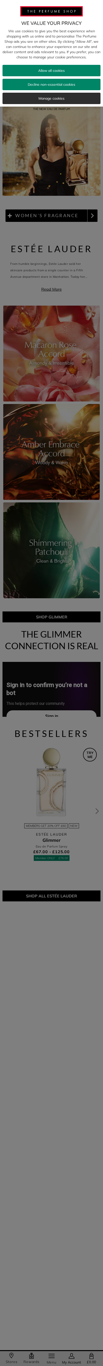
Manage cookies (51, 98)
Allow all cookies (51, 70)
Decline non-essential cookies (51, 84)
